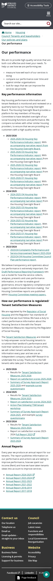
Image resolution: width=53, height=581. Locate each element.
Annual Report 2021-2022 (19, 484)
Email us (6, 531)
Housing (20, 32)
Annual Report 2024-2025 (19, 474)
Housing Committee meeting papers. (27, 294)
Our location (8, 523)
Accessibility (34, 552)
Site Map (32, 560)
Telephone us (8, 527)
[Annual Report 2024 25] (33, 474)
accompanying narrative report (26, 158)
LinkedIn (29, 572)
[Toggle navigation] (48, 14)
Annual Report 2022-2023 (19, 481)
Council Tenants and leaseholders (21, 36)
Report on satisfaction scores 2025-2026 (30, 378)
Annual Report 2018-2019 (19, 487)
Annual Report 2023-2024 (19, 478)
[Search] (48, 23)
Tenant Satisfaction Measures (21, 337)
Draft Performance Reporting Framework (23, 271)
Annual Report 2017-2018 (19, 491)
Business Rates (9, 552)
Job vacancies (35, 523)
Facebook (12, 572)
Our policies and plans (14, 39)
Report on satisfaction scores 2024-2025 (30, 401)
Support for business (12, 560)
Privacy (32, 556)
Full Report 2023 (24, 434)
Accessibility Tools (39, 5)
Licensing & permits (12, 556)
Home (8, 32)
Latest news (34, 527)
